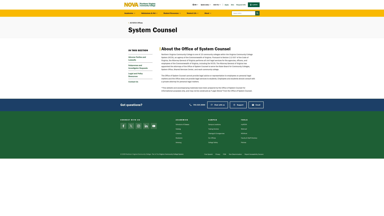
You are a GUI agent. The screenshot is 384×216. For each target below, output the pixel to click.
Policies (243, 142)
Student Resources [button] (171, 13)
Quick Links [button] (205, 5)
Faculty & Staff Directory (249, 138)
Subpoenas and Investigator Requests (138, 66)
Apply (227, 5)
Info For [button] (216, 5)
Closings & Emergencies (216, 133)
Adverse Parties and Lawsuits (137, 58)
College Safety (213, 142)
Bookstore (179, 138)
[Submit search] (257, 13)
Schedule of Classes (182, 124)
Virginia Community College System (171, 154)
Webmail (244, 129)
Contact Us (133, 81)
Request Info (241, 5)
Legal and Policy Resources (135, 75)
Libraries (179, 133)
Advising (178, 142)
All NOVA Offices (136, 23)
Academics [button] (128, 13)
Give (232, 5)
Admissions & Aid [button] (148, 13)
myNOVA (255, 5)
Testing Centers (213, 129)
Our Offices (212, 138)
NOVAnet (244, 133)
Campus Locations (214, 124)
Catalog (178, 129)
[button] (195, 5)
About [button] (206, 13)
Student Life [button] (191, 13)
